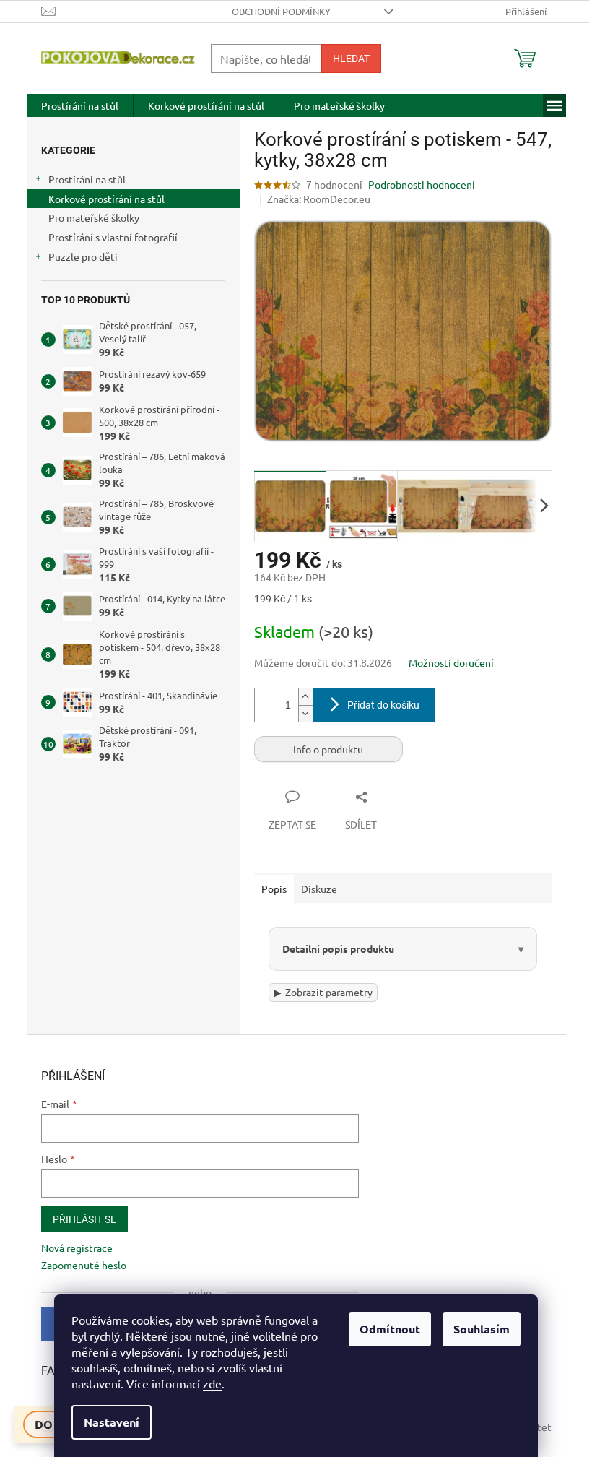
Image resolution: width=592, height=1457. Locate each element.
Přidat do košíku (383, 705)
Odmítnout (390, 1328)
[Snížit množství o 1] (305, 713)
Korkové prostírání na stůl (106, 198)
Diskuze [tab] (319, 888)
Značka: (318, 198)
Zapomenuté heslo (78, 1264)
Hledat (351, 58)
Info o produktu (328, 749)
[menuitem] (80, 105)
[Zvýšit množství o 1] (305, 696)
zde (212, 1383)
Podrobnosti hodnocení (421, 184)
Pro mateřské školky (93, 217)
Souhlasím (481, 1328)
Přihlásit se (78, 1219)
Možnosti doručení (451, 662)
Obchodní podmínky (281, 11)
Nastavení (111, 1422)
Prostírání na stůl (87, 179)
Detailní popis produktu (332, 948)
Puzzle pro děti (83, 256)
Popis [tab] (274, 888)
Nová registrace (71, 1247)
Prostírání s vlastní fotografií (113, 236)
